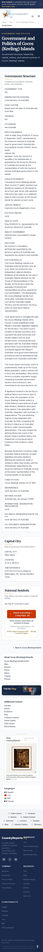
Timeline (7, 676)
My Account (27, 850)
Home (4, 22)
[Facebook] (4, 859)
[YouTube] (16, 859)
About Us (5, 871)
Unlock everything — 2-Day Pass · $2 (22, 614)
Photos (7, 670)
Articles (7, 709)
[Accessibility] (37, 946)
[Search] (33, 16)
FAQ (24, 871)
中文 (9, 795)
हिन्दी (8, 798)
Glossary (37, 824)
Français (10, 801)
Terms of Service (8, 884)
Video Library (9, 723)
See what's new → (9, 6)
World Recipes (9, 726)
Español (10, 792)
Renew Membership (31, 846)
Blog (6, 714)
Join (25, 842)
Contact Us (6, 875)
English (4, 907)
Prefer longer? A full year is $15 (17, 631)
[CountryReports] (15, 13)
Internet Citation (21, 824)
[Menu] (39, 16)
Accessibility (6, 888)
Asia (11, 22)
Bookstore (8, 712)
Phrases (7, 679)
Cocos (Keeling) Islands (25, 22)
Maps (6, 664)
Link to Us (27, 896)
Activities (7, 706)
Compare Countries (11, 717)
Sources (26, 892)
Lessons (23, 821)
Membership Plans (30, 855)
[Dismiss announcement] (40, 4)
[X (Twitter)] (10, 859)
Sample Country (29, 879)
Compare (31, 813)
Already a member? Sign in (25, 632)
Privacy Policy (7, 879)
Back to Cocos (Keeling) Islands (28, 648)
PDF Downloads (8, 928)
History (7, 673)
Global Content (9, 720)
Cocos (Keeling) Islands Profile (16, 661)
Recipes (7, 667)
